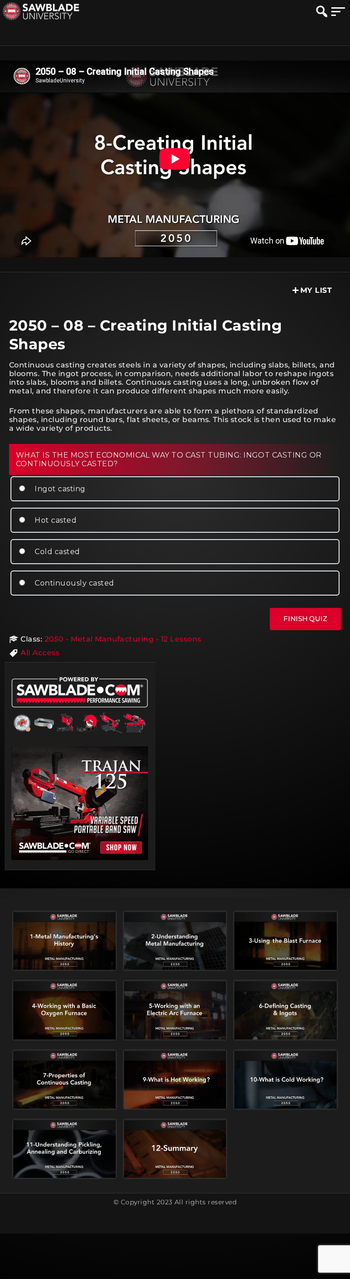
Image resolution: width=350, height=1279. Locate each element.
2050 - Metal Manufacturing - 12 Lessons (123, 639)
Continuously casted (73, 583)
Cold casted (56, 551)
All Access (40, 652)
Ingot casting (59, 488)
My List (316, 290)
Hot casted (55, 520)
